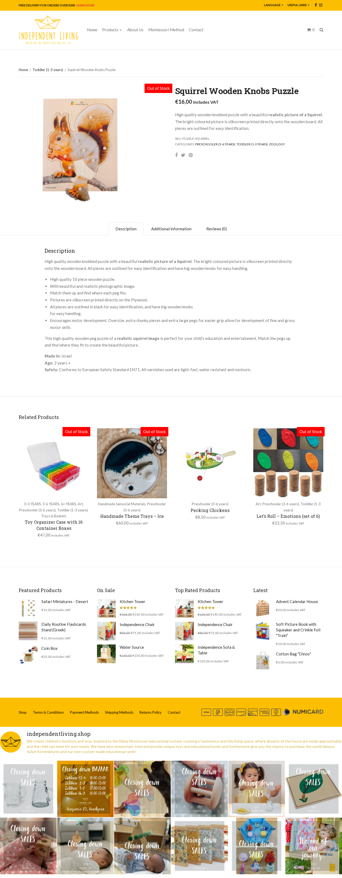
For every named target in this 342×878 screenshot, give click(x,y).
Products (110, 29)
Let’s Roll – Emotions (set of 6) (288, 516)
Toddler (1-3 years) (48, 70)
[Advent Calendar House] (262, 608)
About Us (135, 29)
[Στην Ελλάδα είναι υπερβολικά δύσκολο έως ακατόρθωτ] (28, 789)
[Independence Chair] (106, 631)
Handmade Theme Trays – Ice (132, 516)
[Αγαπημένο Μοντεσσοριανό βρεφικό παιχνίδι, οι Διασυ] (85, 846)
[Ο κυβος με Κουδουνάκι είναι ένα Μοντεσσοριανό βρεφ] (28, 846)
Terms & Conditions (48, 712)
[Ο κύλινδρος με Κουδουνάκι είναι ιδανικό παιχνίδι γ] (199, 789)
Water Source (132, 647)
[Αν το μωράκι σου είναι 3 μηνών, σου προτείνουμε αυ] (142, 846)
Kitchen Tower (132, 601)
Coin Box (49, 648)
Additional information (171, 228)
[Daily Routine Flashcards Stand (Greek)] (28, 630)
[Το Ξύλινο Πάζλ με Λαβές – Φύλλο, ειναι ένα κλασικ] (313, 789)
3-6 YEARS (50, 504)
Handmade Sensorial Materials (122, 504)
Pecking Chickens (210, 510)
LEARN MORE (85, 5)
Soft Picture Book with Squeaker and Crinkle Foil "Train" (298, 630)
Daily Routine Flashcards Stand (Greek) (63, 627)
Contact (196, 29)
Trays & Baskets (53, 516)
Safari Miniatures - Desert (64, 601)
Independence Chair (137, 624)
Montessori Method (166, 29)
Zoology (277, 144)
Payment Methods (84, 712)
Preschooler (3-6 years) (215, 144)
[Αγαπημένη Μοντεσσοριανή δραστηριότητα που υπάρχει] (256, 846)
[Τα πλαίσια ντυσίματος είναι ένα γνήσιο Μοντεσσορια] (199, 846)
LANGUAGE (272, 5)
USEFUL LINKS (297, 5)
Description (126, 228)
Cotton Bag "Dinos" (293, 653)
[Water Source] (106, 653)
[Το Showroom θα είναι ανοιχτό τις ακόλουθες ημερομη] (85, 789)
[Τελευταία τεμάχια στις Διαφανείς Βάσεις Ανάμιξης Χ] (142, 789)
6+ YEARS (68, 504)
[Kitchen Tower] (106, 608)
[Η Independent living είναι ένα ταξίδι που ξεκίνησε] (313, 846)
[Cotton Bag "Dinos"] (262, 660)
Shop (23, 712)
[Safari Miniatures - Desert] (28, 608)
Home (92, 29)
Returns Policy (150, 712)
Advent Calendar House (297, 601)
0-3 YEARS (32, 504)
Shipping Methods (119, 712)
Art (80, 504)
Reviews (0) (216, 228)
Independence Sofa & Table (216, 650)
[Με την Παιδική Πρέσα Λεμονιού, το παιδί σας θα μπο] (256, 789)
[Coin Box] (28, 655)
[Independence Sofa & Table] (184, 653)
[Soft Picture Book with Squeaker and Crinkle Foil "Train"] (262, 630)
